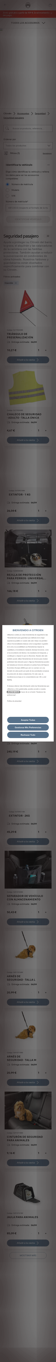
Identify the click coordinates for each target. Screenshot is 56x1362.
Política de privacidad (14, 701)
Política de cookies (13, 692)
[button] (28, 727)
